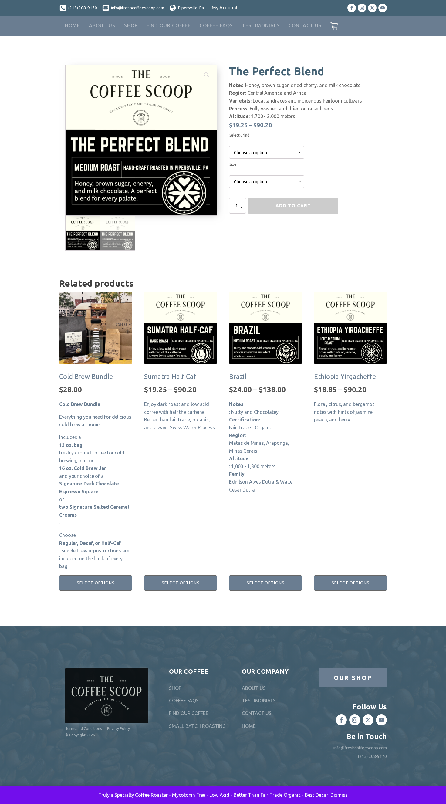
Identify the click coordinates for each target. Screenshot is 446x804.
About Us (102, 25)
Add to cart (293, 205)
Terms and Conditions (83, 729)
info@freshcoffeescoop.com (137, 7)
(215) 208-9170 (82, 7)
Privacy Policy (118, 729)
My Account (225, 7)
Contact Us (305, 25)
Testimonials (261, 25)
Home (72, 25)
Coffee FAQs (216, 25)
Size (232, 164)
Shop (131, 25)
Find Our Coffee (169, 25)
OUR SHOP (353, 677)
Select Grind (239, 135)
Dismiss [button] (338, 795)
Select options (96, 582)
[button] (206, 74)
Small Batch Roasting (197, 726)
